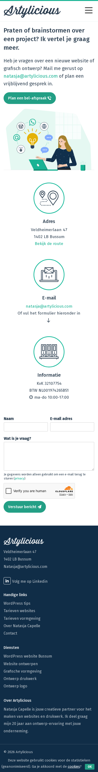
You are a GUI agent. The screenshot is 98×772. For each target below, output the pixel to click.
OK (90, 766)
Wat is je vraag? (19, 438)
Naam (10, 418)
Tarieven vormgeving (22, 618)
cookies (74, 766)
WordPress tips (17, 603)
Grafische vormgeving (23, 671)
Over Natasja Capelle (22, 626)
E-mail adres (62, 418)
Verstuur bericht (22, 507)
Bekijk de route (49, 243)
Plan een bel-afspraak (27, 98)
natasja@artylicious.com (31, 76)
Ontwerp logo (15, 686)
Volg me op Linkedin (30, 581)
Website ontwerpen (21, 664)
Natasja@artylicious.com (25, 566)
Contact (10, 633)
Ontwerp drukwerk (20, 678)
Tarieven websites (19, 611)
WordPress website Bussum (28, 656)
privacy (19, 478)
